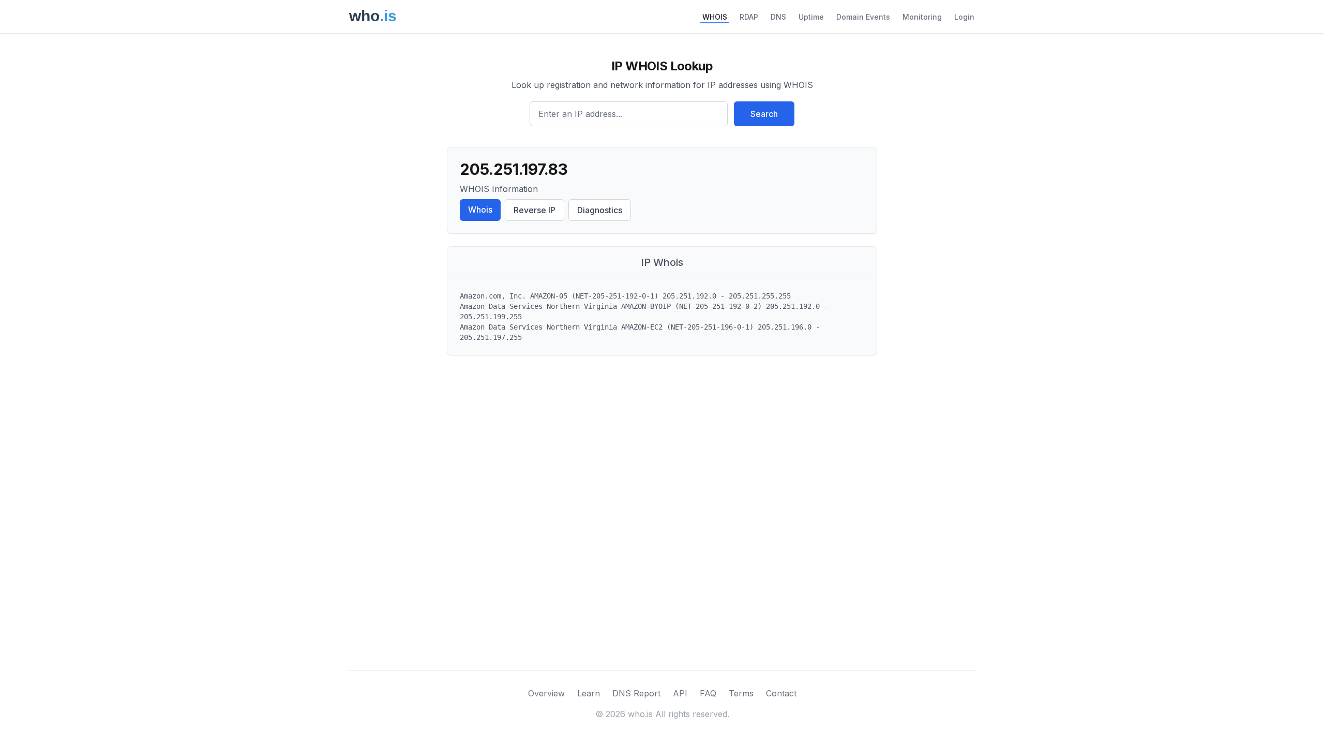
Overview (546, 693)
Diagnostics (599, 210)
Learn (588, 693)
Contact (781, 693)
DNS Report (636, 693)
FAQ (708, 693)
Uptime (811, 16)
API (680, 693)
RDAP (749, 16)
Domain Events (863, 16)
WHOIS (714, 16)
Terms (741, 693)
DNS (778, 16)
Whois (480, 209)
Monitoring (922, 16)
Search (764, 114)
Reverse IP (534, 210)
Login (964, 16)
